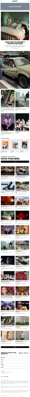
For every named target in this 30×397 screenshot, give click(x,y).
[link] (15, 30)
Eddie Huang (19, 343)
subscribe (15, 161)
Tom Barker (19, 313)
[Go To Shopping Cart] (28, 1)
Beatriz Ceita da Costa (10, 178)
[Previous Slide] (2, 145)
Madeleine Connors (21, 178)
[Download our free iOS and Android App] (21, 353)
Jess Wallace (9, 313)
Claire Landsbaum (20, 208)
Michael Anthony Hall (10, 268)
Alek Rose (22, 328)
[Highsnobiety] (15, 1)
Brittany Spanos (6, 252)
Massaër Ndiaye (6, 328)
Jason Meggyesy (23, 283)
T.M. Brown (19, 268)
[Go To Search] (27, 1)
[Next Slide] (28, 145)
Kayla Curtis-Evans (24, 237)
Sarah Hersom (5, 208)
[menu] (1, 1)
